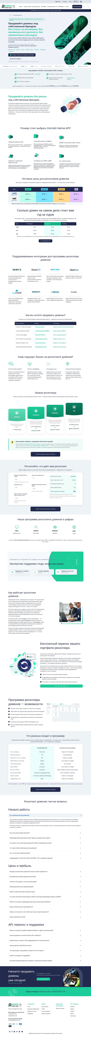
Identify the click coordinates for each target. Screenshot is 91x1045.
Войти (76, 1)
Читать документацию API (59, 335)
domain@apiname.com (14, 1020)
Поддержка (30, 1013)
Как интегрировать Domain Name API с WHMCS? (25, 935)
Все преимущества (45, 241)
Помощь (65, 1)
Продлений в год (18, 484)
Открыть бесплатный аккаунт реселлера (63, 327)
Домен (20, 6)
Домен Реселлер (27, 6)
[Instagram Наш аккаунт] (19, 1032)
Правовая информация (33, 1009)
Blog (70, 1)
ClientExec (73, 1016)
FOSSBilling (42, 49)
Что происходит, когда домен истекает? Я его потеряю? (27, 950)
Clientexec (36, 49)
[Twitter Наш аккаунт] (14, 1032)
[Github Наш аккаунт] (9, 1032)
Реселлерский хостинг (52, 6)
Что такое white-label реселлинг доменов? (23, 848)
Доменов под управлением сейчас (20, 475)
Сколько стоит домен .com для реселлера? (23, 882)
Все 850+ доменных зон (68, 236)
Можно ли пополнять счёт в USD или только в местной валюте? (29, 912)
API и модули (61, 6)
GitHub (70, 74)
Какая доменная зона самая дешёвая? (22, 887)
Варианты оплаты (31, 1011)
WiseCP (22, 49)
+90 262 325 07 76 (58, 991)
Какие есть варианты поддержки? (20, 956)
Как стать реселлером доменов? (20, 833)
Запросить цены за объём (59, 347)
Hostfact (11, 51)
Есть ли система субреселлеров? (20, 853)
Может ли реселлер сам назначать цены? (22, 892)
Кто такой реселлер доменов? (19, 815)
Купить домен (45, 1006)
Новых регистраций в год (38, 475)
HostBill (27, 49)
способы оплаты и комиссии (71, 78)
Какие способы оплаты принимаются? (21, 907)
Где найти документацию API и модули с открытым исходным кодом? (31, 961)
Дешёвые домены (36, 6)
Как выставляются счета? (17, 917)
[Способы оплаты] (16, 1025)
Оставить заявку (43, 979)
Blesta (31, 49)
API (14, 49)
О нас (28, 1006)
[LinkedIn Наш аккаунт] (17, 1032)
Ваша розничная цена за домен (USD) (39, 485)
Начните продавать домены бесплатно (45, 454)
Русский (58, 1)
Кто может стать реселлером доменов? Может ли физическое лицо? (31, 843)
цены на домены (61, 203)
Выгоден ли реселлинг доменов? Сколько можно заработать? (29, 872)
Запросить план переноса (59, 343)
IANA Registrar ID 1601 (53, 540)
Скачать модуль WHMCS (59, 331)
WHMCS (18, 49)
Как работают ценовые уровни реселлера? (23, 877)
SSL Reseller (43, 6)
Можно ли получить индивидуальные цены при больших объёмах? (30, 902)
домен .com (14, 194)
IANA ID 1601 (37, 74)
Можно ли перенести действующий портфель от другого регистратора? (31, 930)
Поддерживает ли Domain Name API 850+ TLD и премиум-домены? (31, 858)
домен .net (14, 200)
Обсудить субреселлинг (59, 339)
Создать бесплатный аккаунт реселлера (23, 55)
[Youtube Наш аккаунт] (22, 1032)
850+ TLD (10, 49)
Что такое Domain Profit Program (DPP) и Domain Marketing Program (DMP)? (35, 897)
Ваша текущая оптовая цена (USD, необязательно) (20, 494)
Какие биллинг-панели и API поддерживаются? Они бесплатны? (29, 940)
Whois (67, 6)
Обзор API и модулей (15, 59)
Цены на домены (46, 1011)
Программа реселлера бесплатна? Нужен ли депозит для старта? (30, 838)
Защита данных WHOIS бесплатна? (21, 945)
